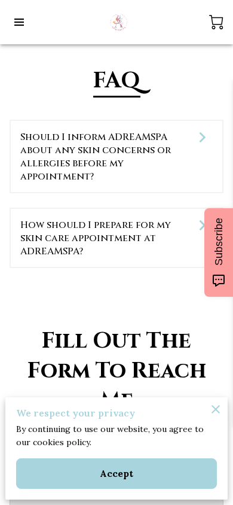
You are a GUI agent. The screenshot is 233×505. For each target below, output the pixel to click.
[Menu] (19, 22)
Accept (117, 473)
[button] (116, 157)
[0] (216, 22)
